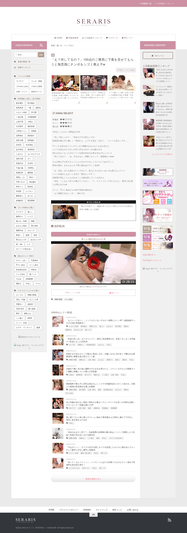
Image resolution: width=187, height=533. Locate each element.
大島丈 (71, 375)
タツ (29, 158)
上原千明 (19, 121)
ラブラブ (19, 81)
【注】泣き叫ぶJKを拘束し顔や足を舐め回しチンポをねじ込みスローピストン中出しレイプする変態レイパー (164, 75)
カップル (72, 345)
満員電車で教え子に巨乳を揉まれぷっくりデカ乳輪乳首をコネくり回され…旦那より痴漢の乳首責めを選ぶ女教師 (100, 385)
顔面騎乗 (114, 408)
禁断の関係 (58, 299)
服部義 (30, 172)
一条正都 (19, 117)
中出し (109, 345)
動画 (53, 45)
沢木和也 (29, 144)
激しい (102, 326)
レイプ (30, 216)
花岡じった (20, 177)
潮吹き (126, 326)
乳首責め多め (90, 345)
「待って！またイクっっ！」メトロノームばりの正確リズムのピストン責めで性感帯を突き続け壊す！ (100, 463)
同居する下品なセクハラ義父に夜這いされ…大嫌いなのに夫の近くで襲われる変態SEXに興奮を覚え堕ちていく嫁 (100, 355)
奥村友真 (31, 126)
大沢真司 (19, 126)
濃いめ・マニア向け (65, 45)
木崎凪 (33, 131)
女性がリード (36, 91)
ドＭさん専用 (36, 86)
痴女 (89, 408)
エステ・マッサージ (24, 327)
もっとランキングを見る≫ (162, 154)
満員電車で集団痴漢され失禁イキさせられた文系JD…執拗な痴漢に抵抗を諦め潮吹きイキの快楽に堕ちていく (164, 126)
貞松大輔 (19, 140)
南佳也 (30, 186)
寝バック (88, 330)
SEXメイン (86, 468)
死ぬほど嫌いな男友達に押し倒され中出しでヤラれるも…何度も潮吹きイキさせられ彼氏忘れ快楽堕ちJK (164, 109)
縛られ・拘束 (21, 221)
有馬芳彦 (19, 107)
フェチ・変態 (36, 81)
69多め (34, 269)
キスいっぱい (21, 260)
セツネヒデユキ (74, 468)
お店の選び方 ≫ (149, 254)
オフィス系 (33, 299)
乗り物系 (82, 390)
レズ (28, 244)
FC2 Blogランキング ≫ (152, 260)
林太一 (32, 177)
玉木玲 (30, 163)
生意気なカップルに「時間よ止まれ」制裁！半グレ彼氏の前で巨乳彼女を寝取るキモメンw (93, 95)
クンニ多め (68, 299)
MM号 (30, 318)
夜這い (117, 360)
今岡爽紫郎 (32, 117)
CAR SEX (20, 308)
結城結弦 (19, 200)
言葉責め (105, 408)
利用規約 (87, 509)
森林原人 (19, 195)
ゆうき (30, 195)
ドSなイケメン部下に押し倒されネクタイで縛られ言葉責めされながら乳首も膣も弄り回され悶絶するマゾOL (164, 143)
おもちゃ (110, 326)
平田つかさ (20, 181)
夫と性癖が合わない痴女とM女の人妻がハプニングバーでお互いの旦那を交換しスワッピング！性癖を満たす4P (100, 403)
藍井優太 (19, 103)
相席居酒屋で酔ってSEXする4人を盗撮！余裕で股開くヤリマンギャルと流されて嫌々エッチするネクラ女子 (65, 96)
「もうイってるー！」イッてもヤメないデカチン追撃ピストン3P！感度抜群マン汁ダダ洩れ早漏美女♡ (101, 321)
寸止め (18, 278)
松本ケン (19, 186)
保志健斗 (32, 181)
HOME (51, 509)
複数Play (68, 330)
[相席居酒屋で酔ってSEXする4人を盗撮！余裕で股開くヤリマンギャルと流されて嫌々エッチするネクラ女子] (65, 90)
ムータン (29, 191)
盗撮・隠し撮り (86, 453)
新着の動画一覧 (23, 61)
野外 (18, 313)
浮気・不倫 (20, 299)
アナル (38, 283)
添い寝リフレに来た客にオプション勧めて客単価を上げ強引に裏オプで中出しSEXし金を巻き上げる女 (99, 418)
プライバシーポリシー (68, 509)
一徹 (29, 107)
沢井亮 (18, 144)
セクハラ (31, 230)
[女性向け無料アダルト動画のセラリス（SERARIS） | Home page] (93, 22)
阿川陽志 (31, 103)
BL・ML (19, 244)
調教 (33, 221)
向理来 (18, 191)
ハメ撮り (105, 375)
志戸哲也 (19, 149)
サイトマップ (101, 509)
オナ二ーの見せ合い (116, 438)
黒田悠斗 (31, 135)
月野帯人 (31, 168)
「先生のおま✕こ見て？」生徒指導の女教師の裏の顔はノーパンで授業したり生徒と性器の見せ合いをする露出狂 (100, 433)
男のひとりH (21, 239)
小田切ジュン (21, 131)
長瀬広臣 (19, 172)
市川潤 (33, 112)
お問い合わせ (132, 509)
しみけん (19, 154)
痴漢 (99, 390)
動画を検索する (93, 478)
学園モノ (81, 345)
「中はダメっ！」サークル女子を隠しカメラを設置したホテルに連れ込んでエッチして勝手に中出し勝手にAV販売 (100, 448)
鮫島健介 (84, 326)
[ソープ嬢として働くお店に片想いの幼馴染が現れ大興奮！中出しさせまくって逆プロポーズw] (121, 89)
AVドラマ (88, 375)
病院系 (30, 304)
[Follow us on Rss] (41, 45)
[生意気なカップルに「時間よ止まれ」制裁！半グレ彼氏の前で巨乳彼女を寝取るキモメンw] (93, 89)
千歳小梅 (19, 168)
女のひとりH (78, 330)
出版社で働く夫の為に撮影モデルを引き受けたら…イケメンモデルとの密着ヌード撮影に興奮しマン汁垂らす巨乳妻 (100, 370)
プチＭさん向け (22, 86)
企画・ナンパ (21, 91)
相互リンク (117, 509)
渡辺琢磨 (31, 200)
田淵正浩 (19, 163)
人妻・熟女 (91, 360)
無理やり (110, 360)
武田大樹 (19, 158)
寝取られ (82, 360)
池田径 (38, 107)
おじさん (101, 360)
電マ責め (118, 326)
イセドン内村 (73, 326)
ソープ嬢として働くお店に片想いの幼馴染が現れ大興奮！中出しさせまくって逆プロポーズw (121, 95)
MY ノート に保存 (126, 70)
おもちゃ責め (21, 225)
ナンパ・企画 (73, 453)
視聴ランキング (23, 67)
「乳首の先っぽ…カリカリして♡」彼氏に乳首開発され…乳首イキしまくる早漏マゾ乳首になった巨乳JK (100, 340)
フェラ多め (20, 274)
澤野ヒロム (93, 326)
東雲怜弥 (79, 375)
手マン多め (69, 393)
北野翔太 (19, 135)
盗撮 (38, 327)
